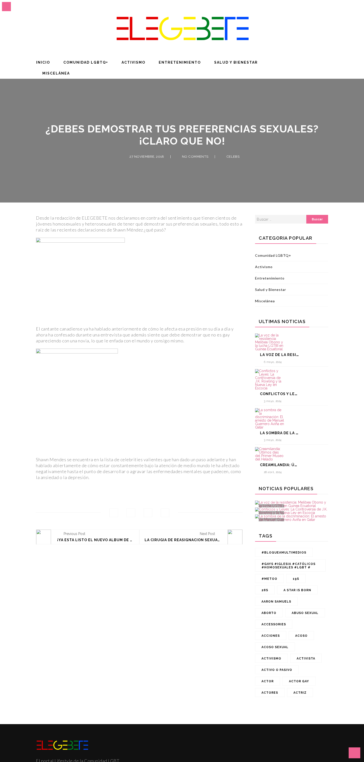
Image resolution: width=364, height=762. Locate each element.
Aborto (268, 613)
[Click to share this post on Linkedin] (165, 512)
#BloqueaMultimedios (283, 552)
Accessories (273, 624)
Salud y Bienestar (236, 62)
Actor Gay (299, 681)
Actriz (300, 692)
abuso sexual (305, 613)
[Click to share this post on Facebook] (113, 512)
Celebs (232, 156)
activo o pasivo (276, 670)
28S (264, 590)
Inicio (43, 62)
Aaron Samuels (276, 601)
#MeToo (269, 579)
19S (296, 579)
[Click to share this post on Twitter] (131, 512)
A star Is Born (297, 590)
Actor (267, 681)
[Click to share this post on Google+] (148, 512)
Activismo (133, 62)
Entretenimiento (180, 62)
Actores (269, 692)
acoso (301, 635)
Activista (306, 658)
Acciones (270, 635)
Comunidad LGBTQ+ (85, 62)
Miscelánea (56, 73)
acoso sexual (274, 647)
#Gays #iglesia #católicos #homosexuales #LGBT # (288, 565)
